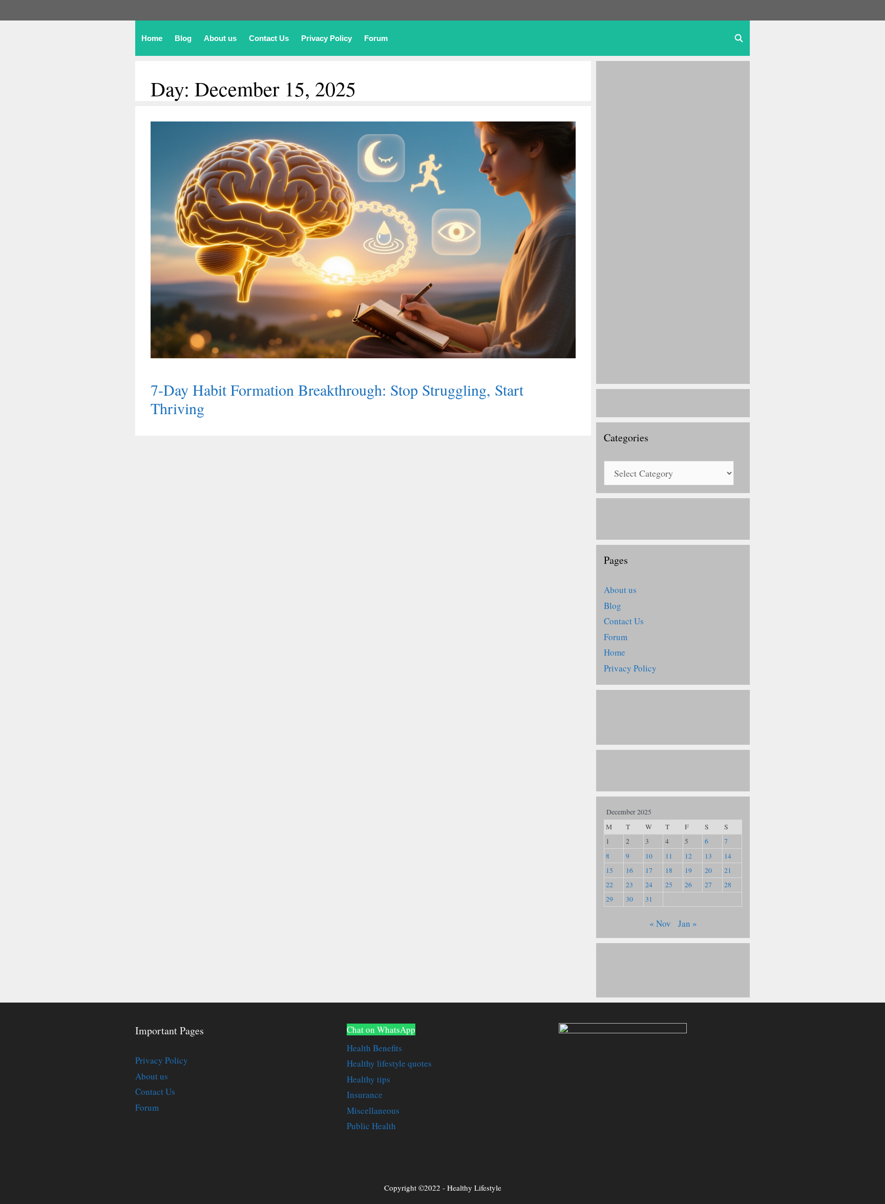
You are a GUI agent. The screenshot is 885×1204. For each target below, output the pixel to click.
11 (668, 856)
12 (688, 856)
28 (727, 884)
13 (708, 856)
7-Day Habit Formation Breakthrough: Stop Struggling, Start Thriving (337, 398)
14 (727, 856)
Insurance (365, 1094)
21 (727, 870)
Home (151, 38)
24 (648, 884)
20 (708, 870)
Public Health (371, 1126)
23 (629, 884)
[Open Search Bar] (739, 38)
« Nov (660, 923)
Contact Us (269, 38)
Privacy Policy (326, 38)
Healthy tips (368, 1079)
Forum (376, 38)
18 (668, 870)
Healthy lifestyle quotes (389, 1063)
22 (609, 884)
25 (668, 884)
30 (629, 899)
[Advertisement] (673, 222)
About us (220, 38)
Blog (183, 38)
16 (629, 870)
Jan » (687, 923)
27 (708, 884)
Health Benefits (374, 1048)
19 (688, 870)
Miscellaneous (373, 1110)
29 (609, 899)
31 (648, 899)
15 (609, 870)
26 (688, 884)
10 (648, 856)
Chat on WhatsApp (381, 1029)
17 (648, 870)
